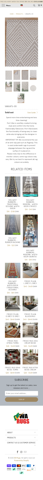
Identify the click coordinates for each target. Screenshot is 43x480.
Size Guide (31, 112)
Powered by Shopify (21, 460)
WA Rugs (17, 458)
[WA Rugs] (21, 5)
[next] (36, 42)
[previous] (7, 42)
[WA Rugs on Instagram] (21, 452)
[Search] (34, 5)
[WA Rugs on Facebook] (17, 452)
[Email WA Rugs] (25, 452)
